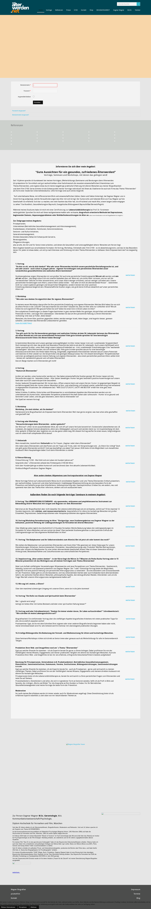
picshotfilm (15, 894)
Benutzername (25, 85)
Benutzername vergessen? (20, 115)
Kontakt (14, 898)
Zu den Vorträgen (124, 70)
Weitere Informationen (8, 907)
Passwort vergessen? (19, 111)
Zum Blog (126, 62)
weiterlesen (130, 275)
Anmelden (37, 102)
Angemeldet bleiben (24, 97)
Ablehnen (33, 907)
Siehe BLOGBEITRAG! (23, 323)
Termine (137, 894)
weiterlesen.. (16, 872)
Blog (138, 898)
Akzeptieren (23, 907)
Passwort (27, 91)
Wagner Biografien (18, 889)
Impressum (135, 889)
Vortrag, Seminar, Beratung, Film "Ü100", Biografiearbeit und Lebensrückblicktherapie (103, 23)
